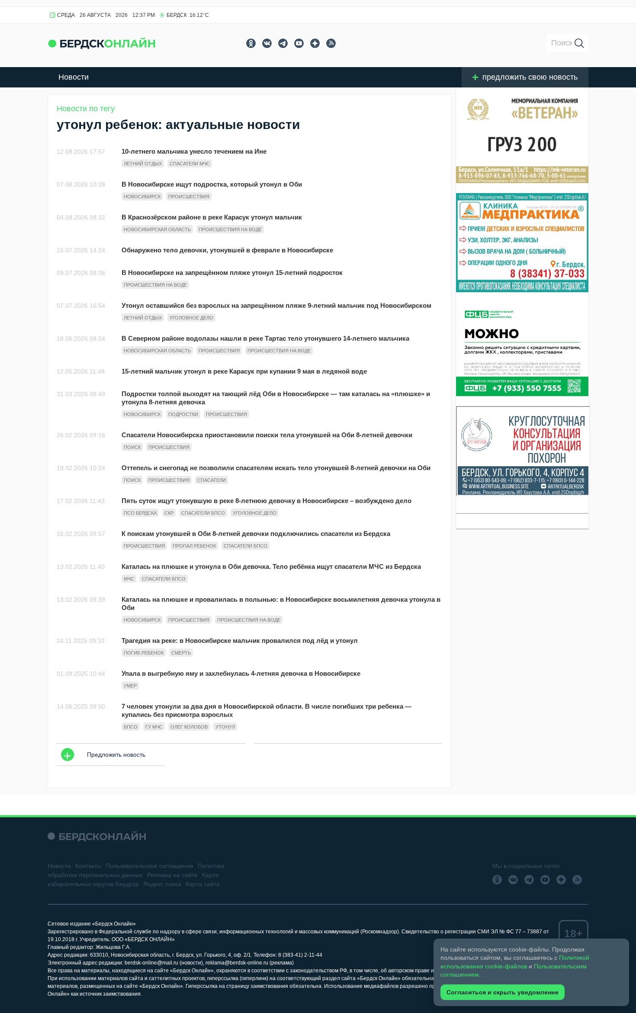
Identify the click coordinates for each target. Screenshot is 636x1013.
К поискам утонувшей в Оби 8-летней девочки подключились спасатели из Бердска (256, 533)
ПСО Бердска (140, 513)
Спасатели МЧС (190, 163)
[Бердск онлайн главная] (97, 836)
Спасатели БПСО (203, 513)
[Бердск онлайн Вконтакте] (267, 43)
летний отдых (143, 163)
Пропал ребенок (194, 545)
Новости (73, 77)
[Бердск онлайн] (102, 43)
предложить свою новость (530, 77)
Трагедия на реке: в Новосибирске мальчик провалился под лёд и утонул (240, 640)
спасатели (211, 480)
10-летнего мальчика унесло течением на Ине (194, 151)
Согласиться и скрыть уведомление (502, 992)
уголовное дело (191, 317)
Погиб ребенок (144, 652)
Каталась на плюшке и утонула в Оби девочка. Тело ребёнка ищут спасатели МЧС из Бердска (271, 566)
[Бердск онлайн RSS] (331, 43)
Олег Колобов (189, 726)
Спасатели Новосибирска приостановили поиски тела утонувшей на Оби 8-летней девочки (267, 435)
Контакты (88, 865)
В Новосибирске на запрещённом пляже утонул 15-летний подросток (232, 272)
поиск (132, 447)
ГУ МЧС (154, 726)
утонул (225, 726)
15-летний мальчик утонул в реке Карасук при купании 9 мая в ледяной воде (244, 371)
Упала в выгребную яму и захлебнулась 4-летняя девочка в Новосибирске (241, 673)
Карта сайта (203, 884)
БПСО (131, 726)
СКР (168, 513)
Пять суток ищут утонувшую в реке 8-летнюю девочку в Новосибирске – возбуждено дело (266, 500)
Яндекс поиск (162, 884)
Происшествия (188, 196)
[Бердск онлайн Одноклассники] (251, 43)
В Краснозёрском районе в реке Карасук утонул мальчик (212, 217)
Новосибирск (142, 196)
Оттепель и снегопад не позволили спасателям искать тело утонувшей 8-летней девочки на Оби (276, 467)
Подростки (183, 414)
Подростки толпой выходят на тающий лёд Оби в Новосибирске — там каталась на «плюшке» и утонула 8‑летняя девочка (276, 398)
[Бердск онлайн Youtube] (299, 43)
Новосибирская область (157, 229)
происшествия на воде (230, 229)
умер (130, 685)
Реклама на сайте (172, 874)
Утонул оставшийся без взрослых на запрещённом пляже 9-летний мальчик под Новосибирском (276, 305)
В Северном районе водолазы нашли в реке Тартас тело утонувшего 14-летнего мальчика (265, 338)
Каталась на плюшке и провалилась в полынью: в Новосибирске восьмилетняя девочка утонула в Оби (281, 603)
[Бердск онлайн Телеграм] (283, 43)
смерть (181, 652)
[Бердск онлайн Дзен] (315, 43)
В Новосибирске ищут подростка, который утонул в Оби (212, 184)
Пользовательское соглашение (149, 865)
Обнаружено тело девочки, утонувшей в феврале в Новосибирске (227, 250)
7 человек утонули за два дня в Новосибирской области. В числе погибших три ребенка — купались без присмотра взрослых (266, 710)
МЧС (129, 578)
